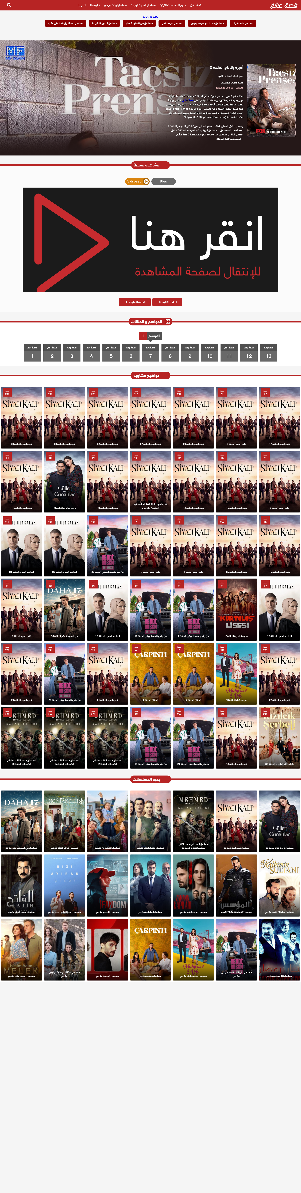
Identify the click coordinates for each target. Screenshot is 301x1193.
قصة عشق (195, 5)
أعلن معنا (95, 5)
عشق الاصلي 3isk (225, 126)
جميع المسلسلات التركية (173, 5)
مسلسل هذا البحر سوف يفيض (207, 23)
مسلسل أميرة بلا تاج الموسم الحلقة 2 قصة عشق (201, 134)
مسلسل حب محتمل (172, 23)
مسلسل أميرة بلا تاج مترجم (229, 88)
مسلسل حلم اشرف (243, 23)
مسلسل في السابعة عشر (139, 23)
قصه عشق (225, 130)
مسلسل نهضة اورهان (115, 5)
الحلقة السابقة (135, 302)
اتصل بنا (82, 5)
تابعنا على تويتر (150, 16)
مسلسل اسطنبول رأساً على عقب (65, 23)
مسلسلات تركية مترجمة (228, 138)
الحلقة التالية (168, 302)
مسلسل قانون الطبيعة (104, 23)
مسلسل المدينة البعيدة (143, 5)
